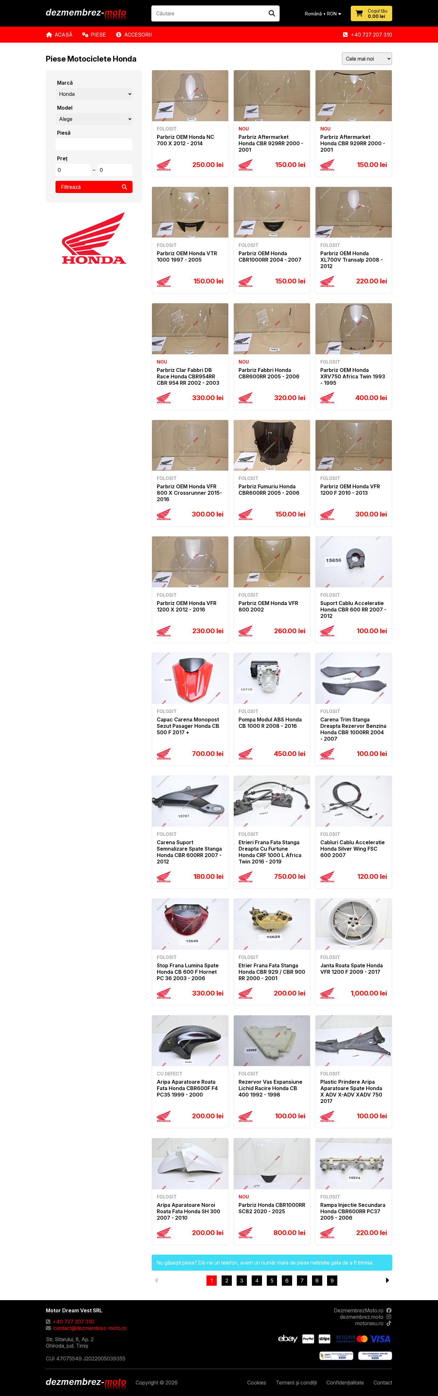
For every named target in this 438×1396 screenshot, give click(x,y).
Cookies (256, 1382)
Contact (383, 1382)
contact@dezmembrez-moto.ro (90, 1328)
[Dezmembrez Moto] (86, 15)
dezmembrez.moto (361, 1317)
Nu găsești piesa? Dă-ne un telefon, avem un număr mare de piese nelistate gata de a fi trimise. (265, 1262)
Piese (98, 34)
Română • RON (321, 13)
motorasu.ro (369, 1323)
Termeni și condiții (296, 1382)
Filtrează (71, 187)
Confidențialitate (345, 1382)
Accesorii (138, 34)
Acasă (63, 34)
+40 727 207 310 (371, 34)
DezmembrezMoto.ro (358, 1310)
